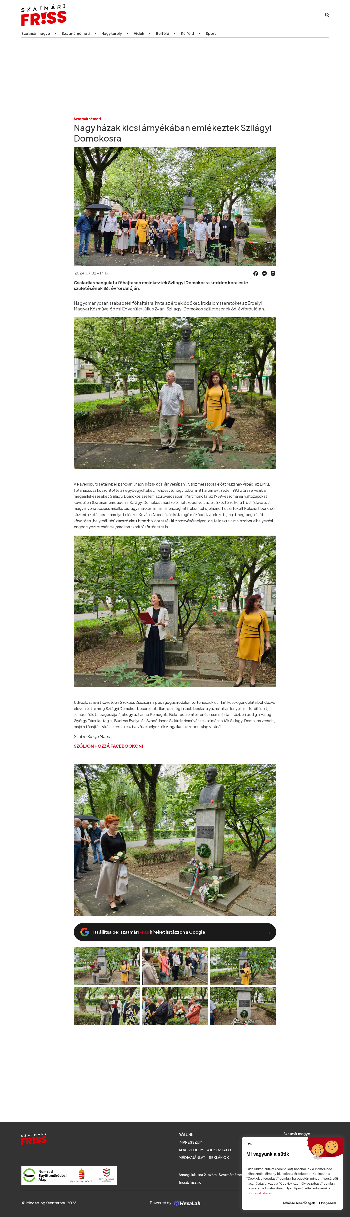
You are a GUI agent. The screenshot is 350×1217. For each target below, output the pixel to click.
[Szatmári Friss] (85, 15)
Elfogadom (327, 1203)
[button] (255, 273)
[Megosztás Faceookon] (255, 272)
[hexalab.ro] (186, 1202)
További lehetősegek (298, 1203)
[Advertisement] (175, 76)
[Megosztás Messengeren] (264, 272)
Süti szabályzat (259, 1193)
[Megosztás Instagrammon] (273, 272)
